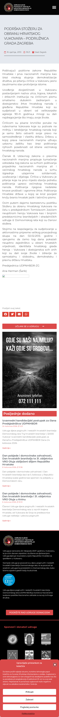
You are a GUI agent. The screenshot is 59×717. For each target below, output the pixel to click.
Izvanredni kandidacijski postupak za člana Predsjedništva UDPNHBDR (29, 422)
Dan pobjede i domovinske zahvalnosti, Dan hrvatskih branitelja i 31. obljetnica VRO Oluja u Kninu (27, 496)
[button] (55, 664)
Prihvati (29, 692)
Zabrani (29, 699)
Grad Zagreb (40, 52)
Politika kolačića (28, 713)
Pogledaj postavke (29, 707)
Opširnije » (6, 448)
